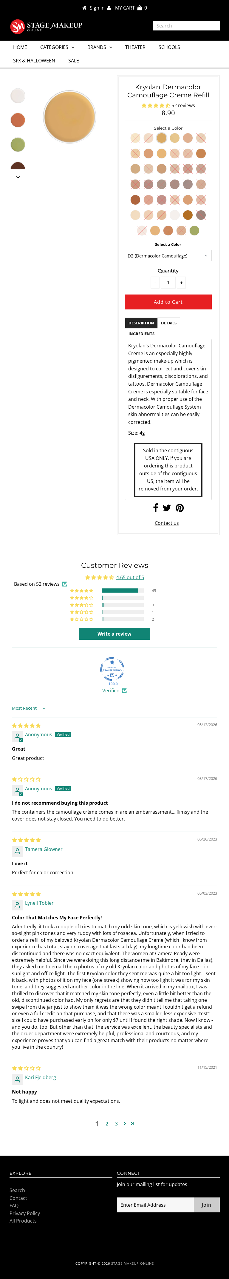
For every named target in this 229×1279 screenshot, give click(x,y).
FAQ (14, 1205)
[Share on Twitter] (167, 509)
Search (17, 1190)
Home (20, 47)
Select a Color (168, 244)
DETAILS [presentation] (169, 323)
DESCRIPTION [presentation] (141, 323)
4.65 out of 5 (130, 577)
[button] (156, 105)
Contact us (167, 523)
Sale (73, 60)
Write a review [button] (114, 634)
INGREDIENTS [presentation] (141, 333)
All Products (23, 1220)
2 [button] (107, 1123)
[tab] (141, 322)
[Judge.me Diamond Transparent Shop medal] (112, 669)
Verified (111, 690)
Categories (54, 47)
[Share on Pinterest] (180, 509)
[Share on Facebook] (155, 509)
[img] (26, 725)
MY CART (131, 7)
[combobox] (186, 25)
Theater (135, 47)
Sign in (98, 7)
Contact (18, 1198)
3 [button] (116, 1123)
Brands (96, 47)
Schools (169, 47)
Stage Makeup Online (132, 1263)
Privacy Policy (25, 1213)
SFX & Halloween (34, 60)
